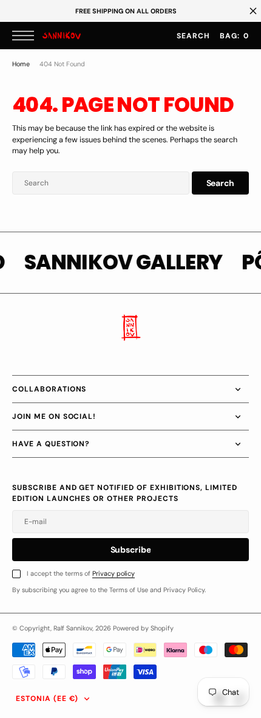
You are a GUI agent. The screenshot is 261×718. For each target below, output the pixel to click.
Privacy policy (113, 573)
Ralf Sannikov (72, 628)
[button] (26, 35)
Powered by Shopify (143, 628)
